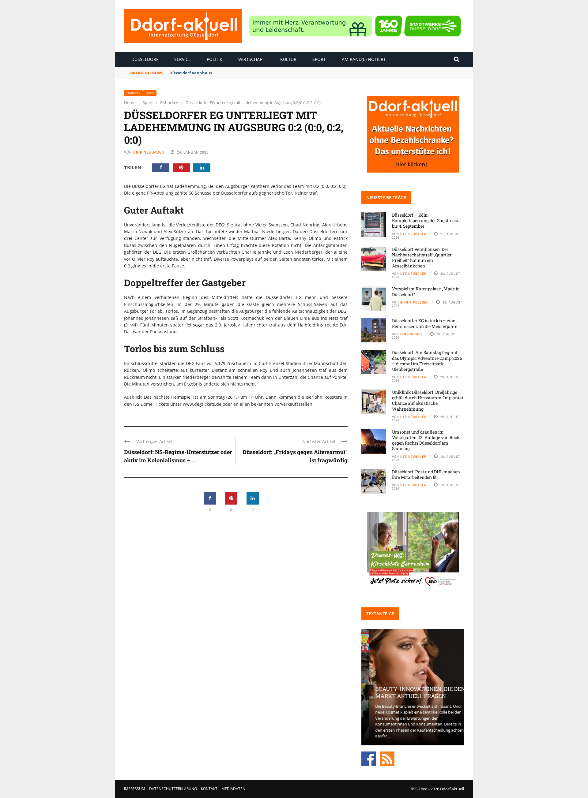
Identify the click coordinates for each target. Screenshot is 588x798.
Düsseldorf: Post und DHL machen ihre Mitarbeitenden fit (426, 474)
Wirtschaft (251, 59)
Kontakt (209, 788)
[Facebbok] (368, 758)
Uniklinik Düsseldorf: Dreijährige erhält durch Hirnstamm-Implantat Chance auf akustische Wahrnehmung (427, 400)
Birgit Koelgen (414, 302)
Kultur (288, 59)
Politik (214, 59)
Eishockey (133, 93)
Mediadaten (233, 788)
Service (182, 59)
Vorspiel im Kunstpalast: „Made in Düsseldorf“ (426, 291)
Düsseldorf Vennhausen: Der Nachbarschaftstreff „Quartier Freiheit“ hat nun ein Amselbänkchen (422, 257)
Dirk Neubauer (148, 152)
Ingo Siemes (411, 334)
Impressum (134, 788)
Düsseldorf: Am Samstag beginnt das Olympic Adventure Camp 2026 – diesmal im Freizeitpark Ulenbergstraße (427, 360)
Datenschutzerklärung (173, 788)
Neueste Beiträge (386, 197)
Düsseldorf (144, 59)
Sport (319, 59)
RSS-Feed (419, 789)
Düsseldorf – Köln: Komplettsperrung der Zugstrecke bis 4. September (425, 220)
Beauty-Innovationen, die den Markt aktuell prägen (413, 692)
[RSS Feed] (387, 758)
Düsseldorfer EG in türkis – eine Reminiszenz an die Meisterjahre (424, 323)
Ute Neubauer (413, 234)
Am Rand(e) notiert (364, 59)
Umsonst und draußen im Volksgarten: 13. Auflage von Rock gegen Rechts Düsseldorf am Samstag (426, 440)
